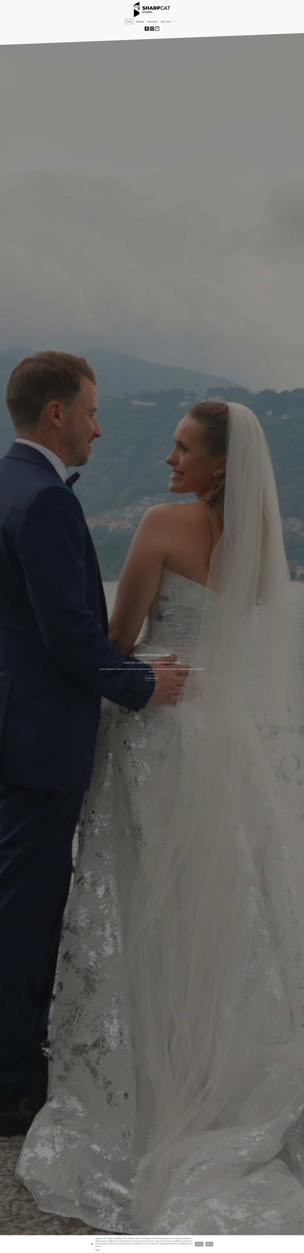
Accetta (199, 1244)
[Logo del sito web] (152, 9)
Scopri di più (152, 678)
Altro (97, 1249)
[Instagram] (152, 29)
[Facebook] (147, 29)
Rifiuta (209, 1244)
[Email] (157, 29)
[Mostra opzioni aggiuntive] (175, 21)
